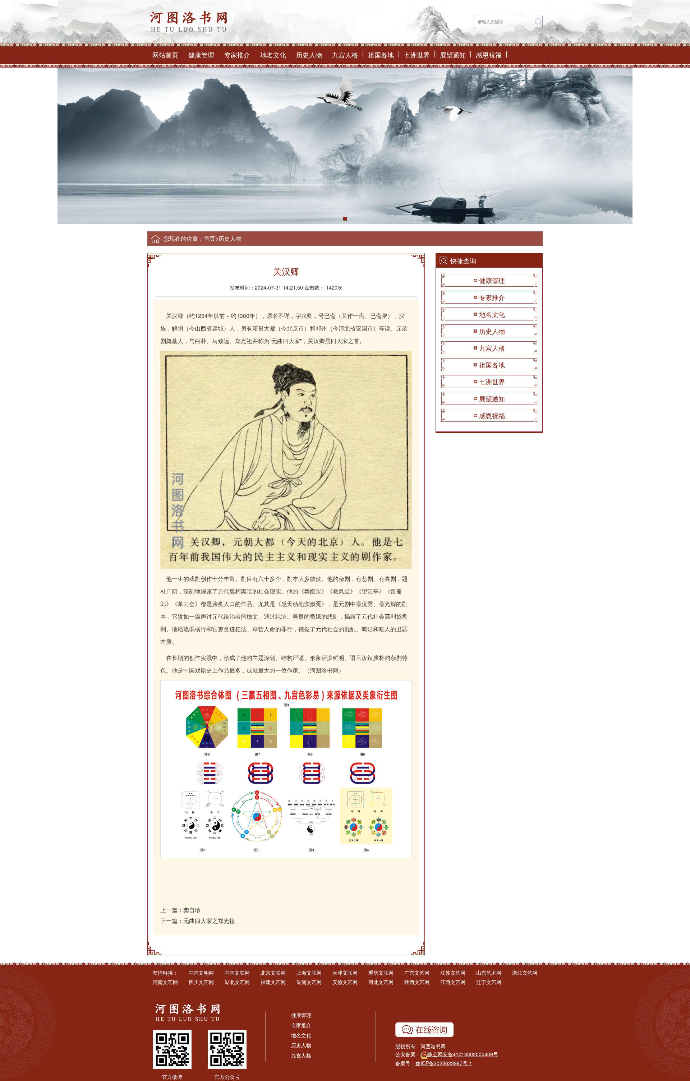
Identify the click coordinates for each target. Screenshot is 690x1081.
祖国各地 (381, 54)
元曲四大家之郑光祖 (209, 920)
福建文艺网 (273, 981)
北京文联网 (273, 972)
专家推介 (237, 54)
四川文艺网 (201, 981)
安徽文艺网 (345, 981)
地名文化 (273, 54)
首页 (209, 238)
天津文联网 (345, 972)
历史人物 (309, 54)
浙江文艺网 (524, 972)
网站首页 (165, 54)
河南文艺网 (165, 981)
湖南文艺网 (309, 981)
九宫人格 (345, 54)
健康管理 (201, 54)
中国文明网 (201, 972)
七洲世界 (417, 54)
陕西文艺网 (416, 981)
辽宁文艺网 (488, 981)
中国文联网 (237, 972)
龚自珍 (192, 910)
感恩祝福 (489, 54)
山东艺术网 (488, 972)
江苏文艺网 (452, 972)
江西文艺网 (452, 981)
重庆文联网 (381, 972)
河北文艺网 (381, 981)
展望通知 (453, 54)
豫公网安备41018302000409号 (463, 1054)
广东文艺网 (416, 972)
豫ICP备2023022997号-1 (443, 1063)
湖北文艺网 (237, 981)
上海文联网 (309, 972)
